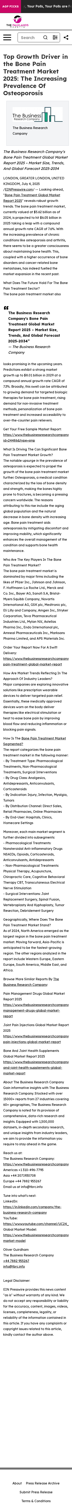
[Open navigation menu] (7, 37)
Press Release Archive (43, 1483)
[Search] (45, 37)
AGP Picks (10, 6)
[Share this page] (66, 37)
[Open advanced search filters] (55, 37)
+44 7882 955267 (16, 1261)
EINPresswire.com (19, 189)
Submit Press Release (36, 1492)
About (17, 1483)
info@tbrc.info (14, 1266)
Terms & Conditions (36, 1501)
